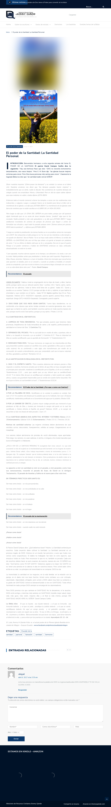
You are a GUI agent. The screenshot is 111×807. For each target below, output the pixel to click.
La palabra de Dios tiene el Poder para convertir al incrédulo (46, 2)
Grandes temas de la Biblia (89, 24)
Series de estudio (42, 24)
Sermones (58, 24)
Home (8, 24)
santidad (38, 635)
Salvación (28, 635)
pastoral (19, 635)
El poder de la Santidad (14, 147)
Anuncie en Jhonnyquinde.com (94, 804)
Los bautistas (71, 24)
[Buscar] (103, 6)
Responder (22, 690)
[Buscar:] (93, 6)
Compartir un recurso (71, 804)
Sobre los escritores (22, 24)
